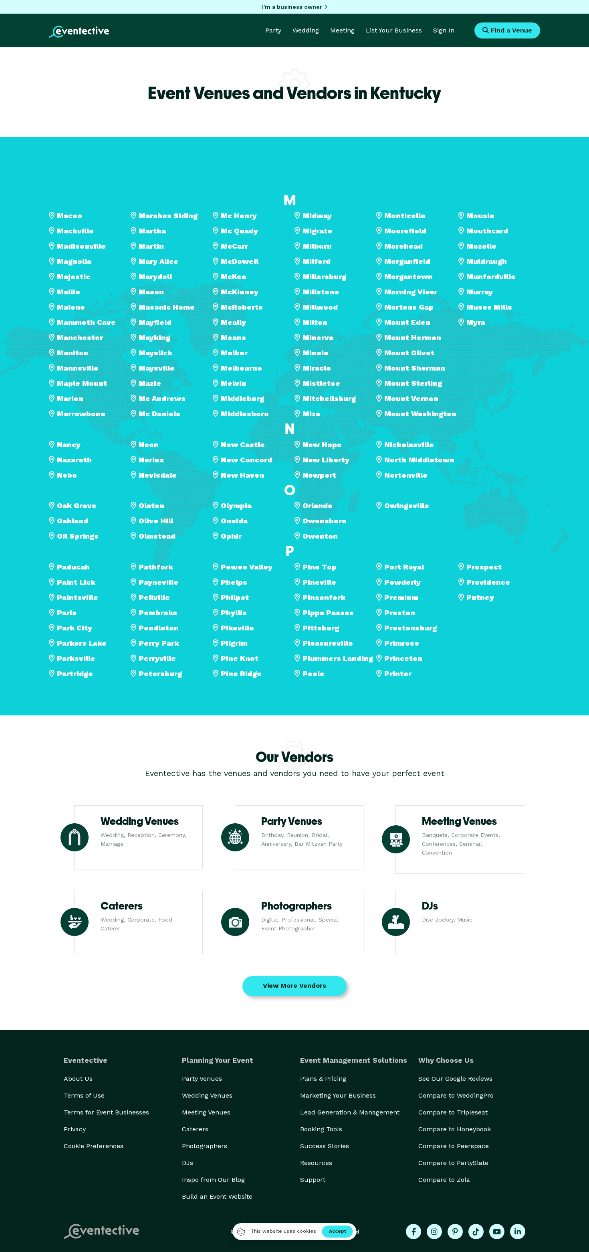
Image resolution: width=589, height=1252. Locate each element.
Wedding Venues (207, 1095)
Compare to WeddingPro (456, 1095)
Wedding (305, 30)
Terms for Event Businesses (106, 1112)
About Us (78, 1078)
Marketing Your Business (338, 1095)
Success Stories (324, 1146)
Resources (316, 1163)
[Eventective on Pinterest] (455, 1231)
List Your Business (394, 30)
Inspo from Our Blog (213, 1179)
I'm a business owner (292, 7)
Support (312, 1179)
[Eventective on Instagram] (434, 1231)
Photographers (204, 1146)
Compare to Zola (444, 1179)
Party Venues (202, 1078)
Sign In (443, 30)
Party (273, 30)
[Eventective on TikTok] (476, 1231)
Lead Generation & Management (349, 1112)
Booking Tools (321, 1129)
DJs (187, 1163)
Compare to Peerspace (453, 1146)
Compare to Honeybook (454, 1129)
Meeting (342, 30)
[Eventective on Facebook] (413, 1231)
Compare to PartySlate (453, 1163)
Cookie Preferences (93, 1146)
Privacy (75, 1129)
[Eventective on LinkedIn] (517, 1231)
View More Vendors (294, 985)
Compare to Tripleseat (453, 1112)
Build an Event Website (217, 1196)
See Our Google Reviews (455, 1078)
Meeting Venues (206, 1112)
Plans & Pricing (323, 1078)
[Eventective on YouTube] (496, 1231)
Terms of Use (84, 1095)
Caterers (195, 1129)
